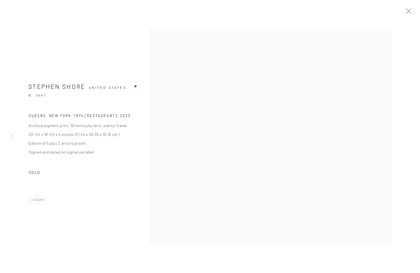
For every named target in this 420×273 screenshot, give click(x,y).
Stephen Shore (57, 86)
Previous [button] (12, 136)
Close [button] (407, 13)
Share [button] (39, 200)
